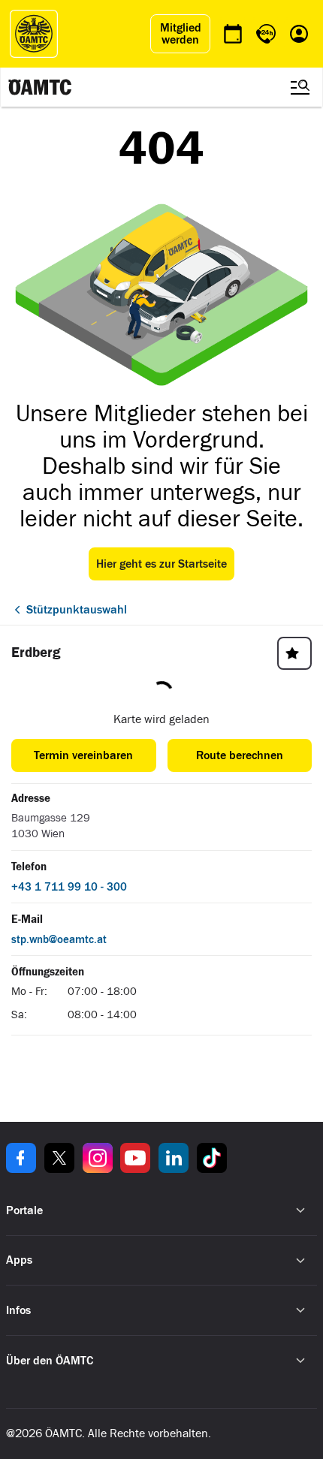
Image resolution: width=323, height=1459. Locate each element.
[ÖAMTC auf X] (59, 1158)
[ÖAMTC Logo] (34, 34)
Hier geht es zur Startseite (161, 564)
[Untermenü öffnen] (300, 1210)
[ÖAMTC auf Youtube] (135, 1158)
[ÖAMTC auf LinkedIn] (173, 1158)
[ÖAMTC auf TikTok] (212, 1158)
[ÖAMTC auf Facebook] (21, 1158)
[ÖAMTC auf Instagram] (98, 1158)
